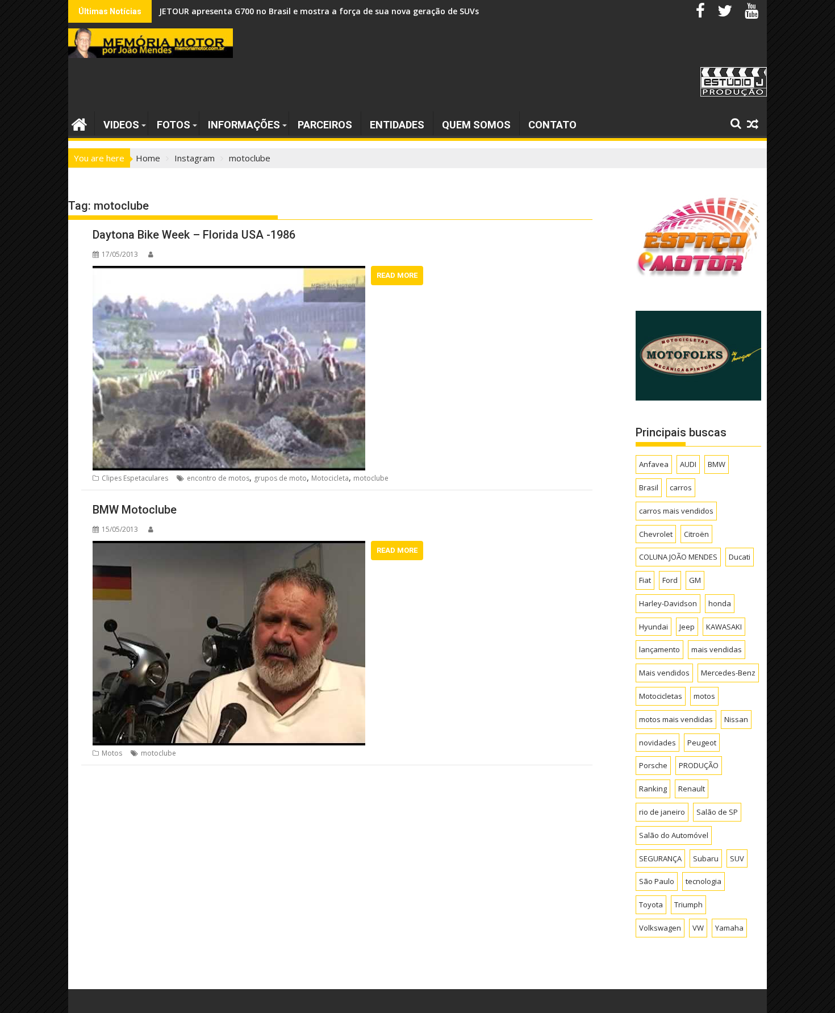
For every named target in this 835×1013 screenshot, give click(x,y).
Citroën (696, 534)
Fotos (173, 125)
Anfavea (654, 464)
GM (695, 580)
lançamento (659, 649)
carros (681, 487)
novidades (657, 742)
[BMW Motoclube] (229, 547)
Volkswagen (660, 928)
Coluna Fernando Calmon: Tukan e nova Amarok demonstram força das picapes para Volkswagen (354, 11)
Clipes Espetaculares (135, 478)
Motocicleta (330, 478)
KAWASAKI (724, 627)
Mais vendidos (664, 673)
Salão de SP (717, 812)
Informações (244, 125)
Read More (397, 275)
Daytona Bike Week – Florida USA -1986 (194, 234)
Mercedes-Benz (728, 673)
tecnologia (703, 881)
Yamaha (729, 928)
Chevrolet (656, 534)
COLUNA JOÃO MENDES (678, 557)
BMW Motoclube (135, 509)
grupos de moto (280, 478)
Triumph (688, 904)
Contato (552, 125)
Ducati (739, 557)
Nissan (736, 719)
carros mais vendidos (676, 511)
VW (698, 928)
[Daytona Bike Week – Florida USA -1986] (229, 272)
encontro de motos (218, 478)
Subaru (706, 858)
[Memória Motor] (79, 123)
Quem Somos (476, 125)
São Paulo (656, 881)
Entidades (397, 125)
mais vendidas (716, 649)
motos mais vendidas (676, 719)
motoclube (371, 478)
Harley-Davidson (668, 603)
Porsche (653, 765)
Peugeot (701, 742)
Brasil (648, 487)
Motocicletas (660, 696)
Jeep (687, 627)
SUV (737, 858)
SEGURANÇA (660, 858)
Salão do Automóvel (673, 835)
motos (704, 696)
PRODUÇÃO (699, 765)
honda (719, 603)
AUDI (688, 464)
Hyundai (653, 627)
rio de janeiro (662, 812)
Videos (121, 125)
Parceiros (325, 125)
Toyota (651, 904)
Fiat (645, 580)
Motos (112, 753)
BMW (716, 464)
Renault (691, 788)
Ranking (653, 788)
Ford (670, 580)
